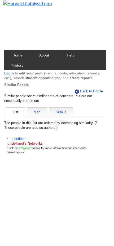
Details (61, 112)
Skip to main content (22, 6)
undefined (18, 139)
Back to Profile (91, 91)
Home (17, 55)
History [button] (17, 65)
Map (37, 112)
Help (70, 55)
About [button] (44, 55)
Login (9, 73)
